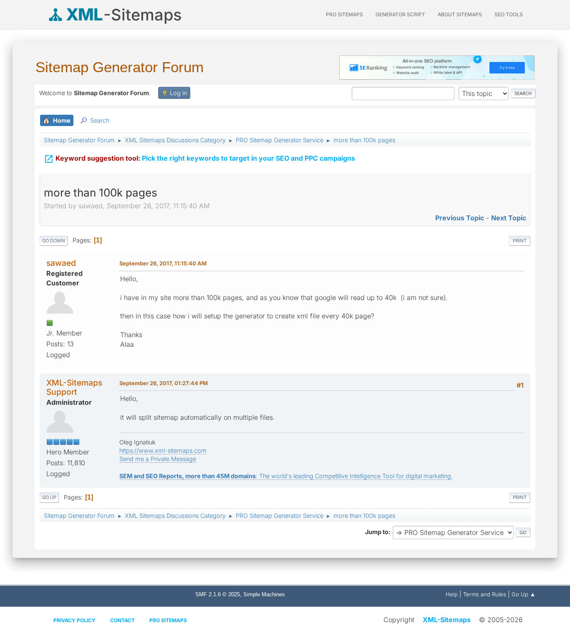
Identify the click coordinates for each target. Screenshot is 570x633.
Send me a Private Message (157, 458)
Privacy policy (74, 620)
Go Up (49, 497)
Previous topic (459, 218)
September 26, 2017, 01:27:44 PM (163, 383)
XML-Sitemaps (447, 619)
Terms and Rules (484, 594)
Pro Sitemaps (168, 620)
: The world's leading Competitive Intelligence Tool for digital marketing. (286, 475)
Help (452, 594)
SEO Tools (508, 14)
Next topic (508, 218)
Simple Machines (264, 594)
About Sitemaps (460, 14)
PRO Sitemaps (344, 14)
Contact (122, 620)
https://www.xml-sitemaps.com (163, 450)
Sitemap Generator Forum (119, 67)
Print (520, 241)
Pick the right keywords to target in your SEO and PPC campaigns (199, 159)
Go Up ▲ (523, 594)
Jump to (376, 531)
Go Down (53, 241)
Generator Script (400, 14)
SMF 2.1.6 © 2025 (217, 594)
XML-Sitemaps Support (74, 387)
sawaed (61, 263)
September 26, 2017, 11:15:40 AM (163, 263)
